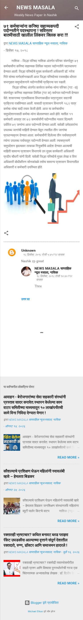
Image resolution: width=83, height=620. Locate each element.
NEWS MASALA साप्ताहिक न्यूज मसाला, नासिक (53, 270)
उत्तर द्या (25, 299)
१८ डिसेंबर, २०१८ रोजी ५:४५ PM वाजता (43, 254)
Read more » (68, 457)
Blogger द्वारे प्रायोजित (44, 603)
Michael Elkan (35, 611)
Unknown (28, 251)
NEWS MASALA (35, 7)
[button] (76, 27)
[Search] (76, 9)
